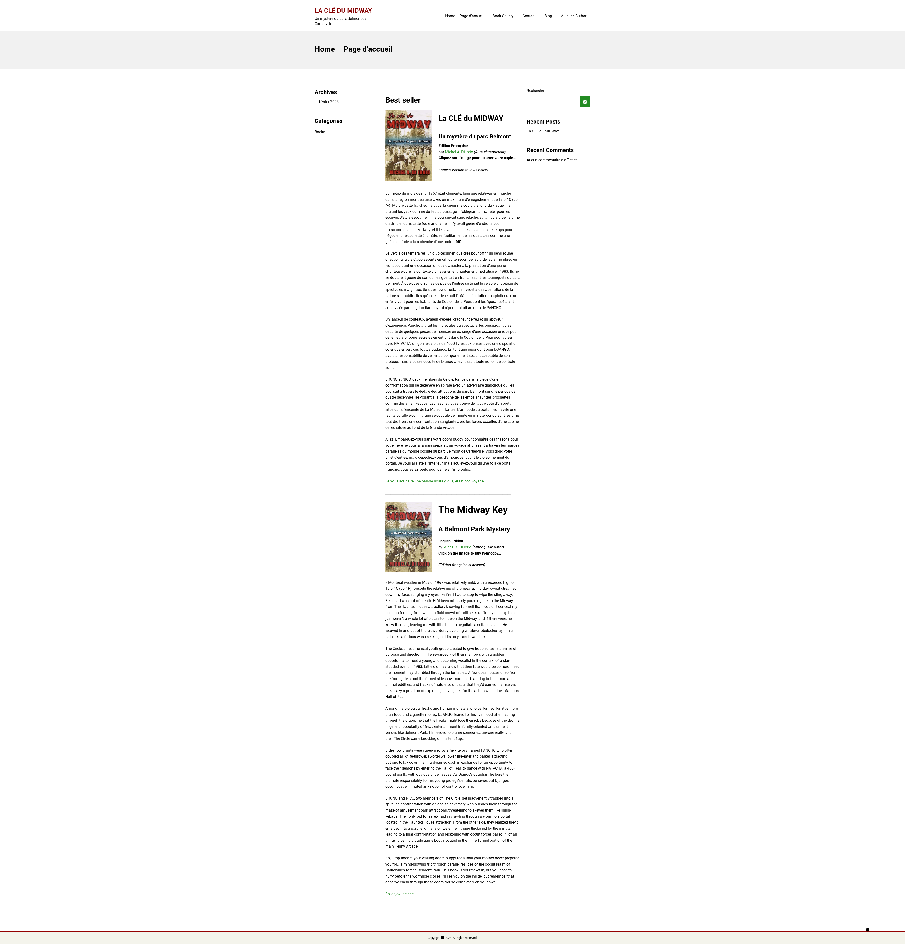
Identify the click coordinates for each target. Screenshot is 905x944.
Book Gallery (503, 16)
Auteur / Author (573, 16)
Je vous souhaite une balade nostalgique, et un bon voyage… (435, 481)
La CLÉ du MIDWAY (343, 10)
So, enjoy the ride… (400, 894)
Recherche (535, 90)
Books (320, 132)
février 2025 (329, 101)
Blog (548, 16)
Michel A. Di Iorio (459, 152)
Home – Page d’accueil (464, 16)
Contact (528, 16)
